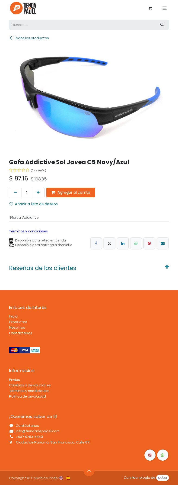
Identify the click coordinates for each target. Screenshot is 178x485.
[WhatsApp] (136, 243)
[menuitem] (61, 477)
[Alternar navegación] (164, 8)
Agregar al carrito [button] (73, 192)
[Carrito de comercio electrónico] (150, 8)
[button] (89, 470)
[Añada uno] (38, 192)
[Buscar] (162, 25)
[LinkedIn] (122, 243)
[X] (109, 243)
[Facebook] (96, 243)
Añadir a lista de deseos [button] (36, 204)
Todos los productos (31, 38)
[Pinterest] (149, 243)
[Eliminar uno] (15, 192)
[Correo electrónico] (162, 243)
